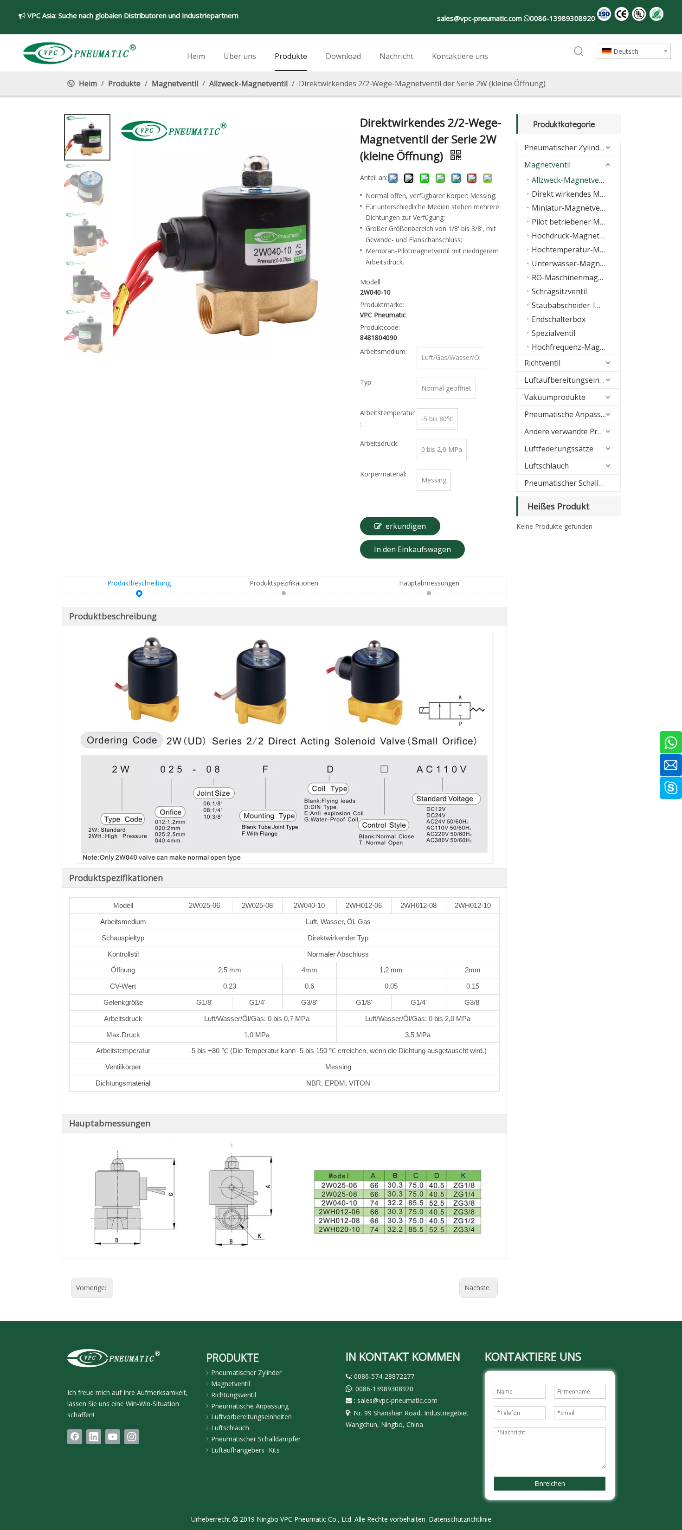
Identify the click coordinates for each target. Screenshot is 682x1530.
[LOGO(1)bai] (113, 1358)
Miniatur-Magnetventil (571, 208)
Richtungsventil (233, 1394)
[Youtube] (112, 1436)
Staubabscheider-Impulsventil (576, 305)
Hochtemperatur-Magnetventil (576, 249)
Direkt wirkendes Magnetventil (576, 194)
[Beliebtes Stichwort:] (579, 52)
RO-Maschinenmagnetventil (576, 277)
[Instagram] (131, 1436)
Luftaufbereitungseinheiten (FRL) (572, 380)
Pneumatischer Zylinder (565, 147)
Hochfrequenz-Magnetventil (576, 347)
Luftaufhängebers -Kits (245, 1450)
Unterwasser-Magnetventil (576, 263)
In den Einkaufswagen (412, 549)
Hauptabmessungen (429, 583)
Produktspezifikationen (284, 583)
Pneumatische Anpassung (569, 414)
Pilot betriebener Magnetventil (576, 222)
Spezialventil (553, 333)
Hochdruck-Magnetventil (575, 236)
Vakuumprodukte (554, 397)
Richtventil (542, 363)
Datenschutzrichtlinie (460, 1519)
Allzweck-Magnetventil (571, 180)
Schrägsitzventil (559, 291)
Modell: (371, 281)
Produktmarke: (382, 304)
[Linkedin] (93, 1436)
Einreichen (549, 1483)
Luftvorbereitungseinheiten (251, 1416)
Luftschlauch (546, 466)
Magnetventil (547, 165)
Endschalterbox (558, 319)
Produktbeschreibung (139, 583)
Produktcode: (380, 327)
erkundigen (406, 526)
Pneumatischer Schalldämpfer (572, 483)
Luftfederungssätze (558, 449)
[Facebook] (74, 1436)
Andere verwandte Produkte (572, 431)
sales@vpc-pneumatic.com (480, 18)
